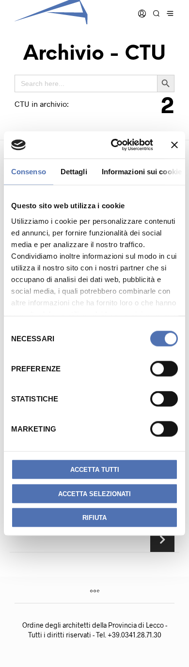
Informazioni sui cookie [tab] (142, 171)
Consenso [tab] (28, 171)
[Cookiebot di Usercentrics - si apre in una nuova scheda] (114, 145)
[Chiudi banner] (174, 144)
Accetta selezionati (94, 493)
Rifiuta (94, 517)
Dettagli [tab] (74, 171)
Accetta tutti (94, 469)
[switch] (164, 369)
